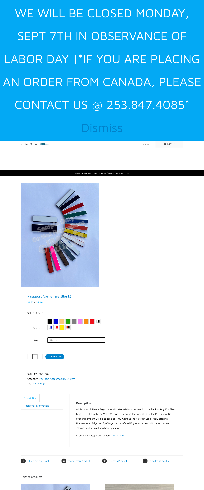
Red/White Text (92, 321)
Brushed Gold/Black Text (62, 321)
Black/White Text (50, 321)
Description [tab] (30, 398)
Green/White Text (68, 321)
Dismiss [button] (102, 127)
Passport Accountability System (57, 378)
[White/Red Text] (56, 327)
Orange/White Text (86, 321)
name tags (39, 383)
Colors (36, 328)
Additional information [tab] (36, 405)
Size (36, 340)
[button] (50, 321)
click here (118, 435)
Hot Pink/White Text (80, 321)
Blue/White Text (56, 321)
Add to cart (55, 357)
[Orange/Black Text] (68, 327)
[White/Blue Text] (50, 327)
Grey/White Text (74, 321)
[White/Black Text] (98, 321)
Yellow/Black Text (62, 327)
